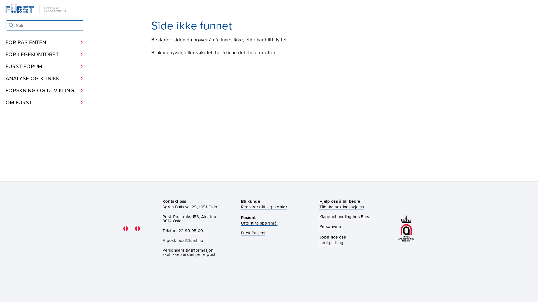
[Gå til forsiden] (36, 9)
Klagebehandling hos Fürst (344, 216)
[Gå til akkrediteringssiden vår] (406, 228)
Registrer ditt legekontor (264, 207)
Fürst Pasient (253, 233)
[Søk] (11, 25)
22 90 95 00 (190, 230)
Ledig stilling (331, 243)
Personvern (330, 226)
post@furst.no (190, 240)
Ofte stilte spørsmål (259, 223)
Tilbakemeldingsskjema (341, 207)
